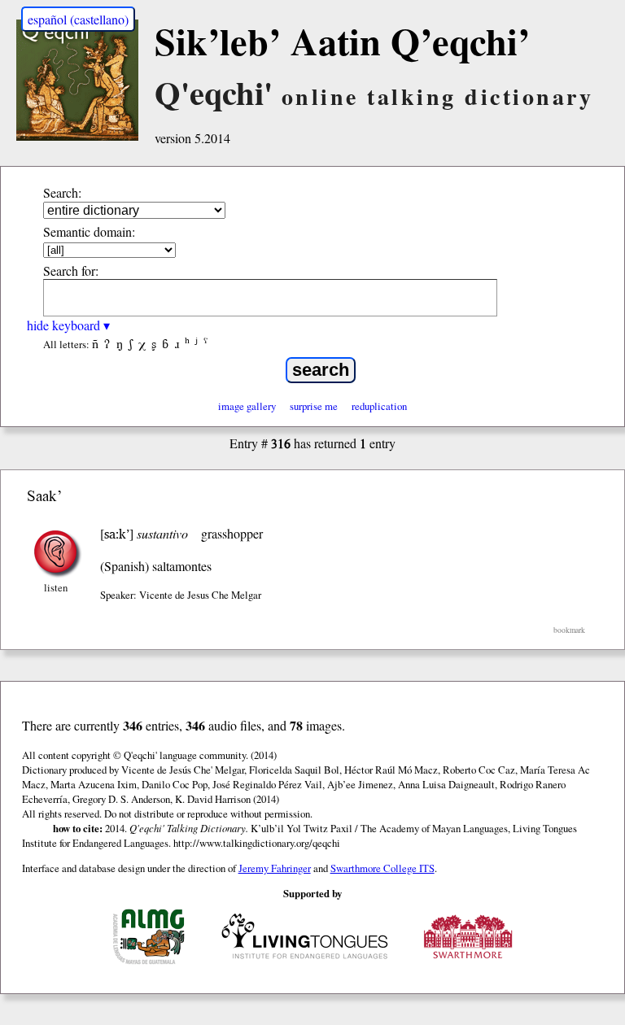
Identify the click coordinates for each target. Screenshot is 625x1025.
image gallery (247, 406)
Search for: (70, 270)
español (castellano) (78, 19)
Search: (62, 192)
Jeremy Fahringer (274, 868)
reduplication (379, 406)
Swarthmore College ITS (382, 868)
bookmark (569, 630)
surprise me (314, 406)
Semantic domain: (89, 231)
